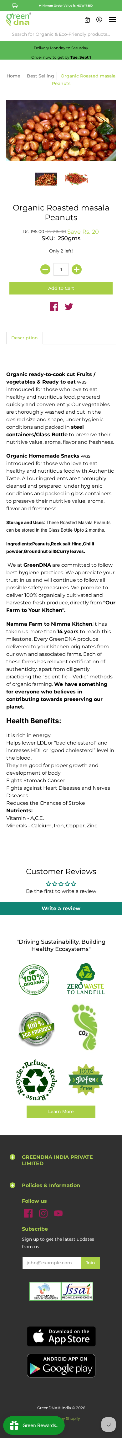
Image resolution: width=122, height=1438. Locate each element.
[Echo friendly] (36, 1029)
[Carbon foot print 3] (86, 1029)
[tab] (24, 338)
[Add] (77, 269)
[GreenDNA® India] (18, 19)
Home (13, 76)
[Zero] (86, 979)
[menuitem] (87, 19)
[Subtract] (45, 269)
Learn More (61, 1111)
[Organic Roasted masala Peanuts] (46, 178)
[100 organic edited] (36, 979)
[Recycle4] (36, 1080)
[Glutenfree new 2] (86, 1080)
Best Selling (40, 76)
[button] (87, 19)
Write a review (61, 908)
